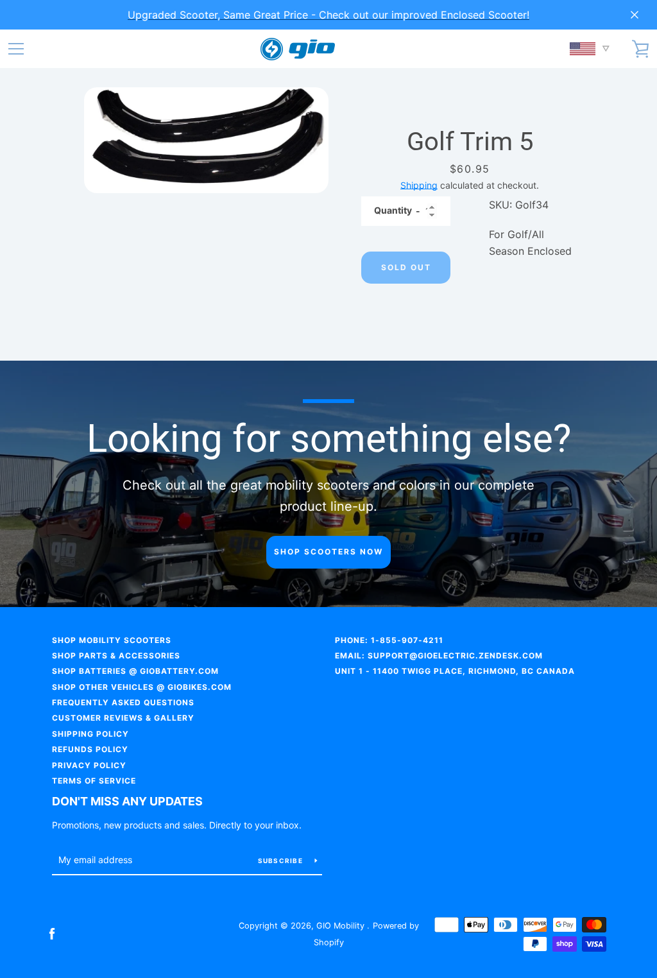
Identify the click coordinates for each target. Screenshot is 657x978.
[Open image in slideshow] (206, 140)
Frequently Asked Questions (123, 702)
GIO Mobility (341, 926)
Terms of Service (94, 780)
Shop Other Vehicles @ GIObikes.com (142, 687)
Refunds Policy (90, 749)
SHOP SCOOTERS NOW (328, 551)
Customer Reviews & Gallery (123, 718)
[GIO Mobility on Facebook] (52, 933)
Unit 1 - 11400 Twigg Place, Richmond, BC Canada (455, 671)
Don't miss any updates (127, 801)
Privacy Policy (89, 765)
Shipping (419, 185)
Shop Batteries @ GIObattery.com (135, 671)
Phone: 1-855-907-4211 (389, 640)
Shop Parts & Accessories (116, 655)
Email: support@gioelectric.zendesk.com (439, 655)
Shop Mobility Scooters (111, 640)
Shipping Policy (90, 734)
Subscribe (281, 860)
